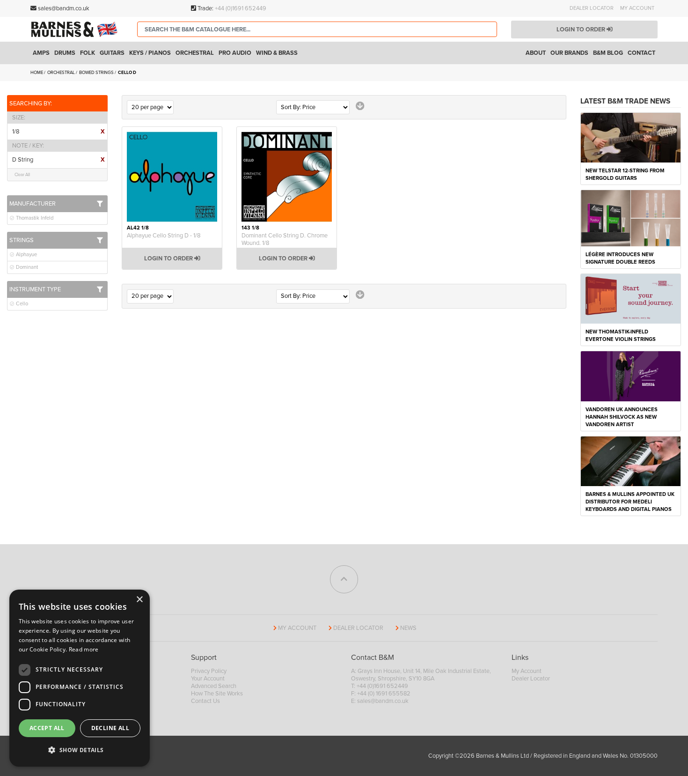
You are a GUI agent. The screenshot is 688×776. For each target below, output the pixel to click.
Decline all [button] (110, 728)
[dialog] (79, 678)
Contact (641, 53)
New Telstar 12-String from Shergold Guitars (625, 174)
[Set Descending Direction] (360, 106)
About (536, 53)
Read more (84, 649)
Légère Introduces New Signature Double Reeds (620, 258)
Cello (21, 304)
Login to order (581, 29)
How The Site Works (217, 693)
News (408, 628)
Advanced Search (213, 686)
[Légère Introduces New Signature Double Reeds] (631, 217)
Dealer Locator (592, 8)
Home (37, 72)
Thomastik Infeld (34, 218)
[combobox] (317, 29)
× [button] (139, 599)
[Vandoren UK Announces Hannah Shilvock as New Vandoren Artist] (631, 375)
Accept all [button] (47, 728)
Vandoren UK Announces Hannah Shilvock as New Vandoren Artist (622, 417)
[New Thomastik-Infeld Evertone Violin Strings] (631, 298)
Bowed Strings (97, 72)
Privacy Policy (209, 671)
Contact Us (205, 701)
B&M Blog (608, 53)
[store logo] (76, 29)
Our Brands (569, 53)
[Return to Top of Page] (344, 579)
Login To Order (169, 258)
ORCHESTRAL (61, 72)
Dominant (26, 267)
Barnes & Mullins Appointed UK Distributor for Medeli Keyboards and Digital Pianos (630, 501)
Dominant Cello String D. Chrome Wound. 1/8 (285, 239)
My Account (637, 8)
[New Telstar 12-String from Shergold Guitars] (631, 137)
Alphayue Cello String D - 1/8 (163, 235)
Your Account (208, 678)
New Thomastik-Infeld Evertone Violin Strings (621, 335)
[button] (79, 750)
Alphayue (26, 254)
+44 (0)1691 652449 (240, 8)
